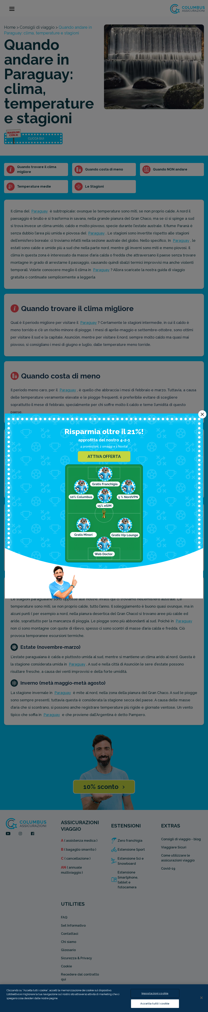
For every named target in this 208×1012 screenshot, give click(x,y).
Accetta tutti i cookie (154, 1003)
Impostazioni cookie (155, 993)
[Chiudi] (201, 997)
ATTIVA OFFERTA (104, 456)
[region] (104, 998)
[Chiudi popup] (202, 414)
